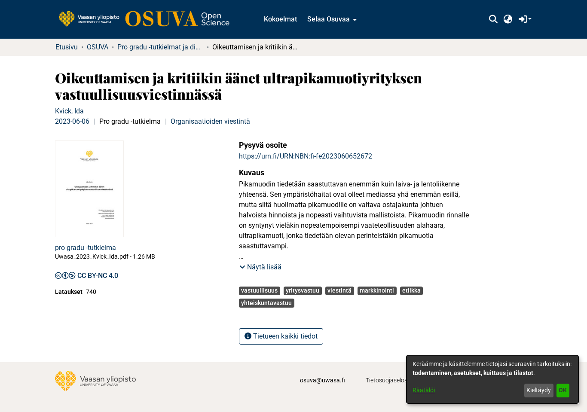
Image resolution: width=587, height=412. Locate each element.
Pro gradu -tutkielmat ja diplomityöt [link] (160, 47)
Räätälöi (424, 390)
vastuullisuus (259, 290)
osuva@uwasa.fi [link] (322, 380)
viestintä (339, 290)
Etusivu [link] (66, 47)
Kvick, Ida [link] (69, 111)
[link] (148, 19)
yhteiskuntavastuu (266, 302)
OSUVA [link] (97, 47)
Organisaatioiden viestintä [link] (210, 121)
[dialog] (492, 379)
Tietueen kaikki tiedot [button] (284, 336)
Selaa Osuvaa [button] (328, 19)
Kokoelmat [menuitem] (280, 19)
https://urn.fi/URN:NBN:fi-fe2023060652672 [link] (305, 156)
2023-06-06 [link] (72, 121)
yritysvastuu (302, 290)
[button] (493, 19)
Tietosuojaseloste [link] (389, 380)
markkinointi (377, 290)
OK (563, 390)
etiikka (411, 290)
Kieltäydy (538, 390)
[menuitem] (331, 19)
